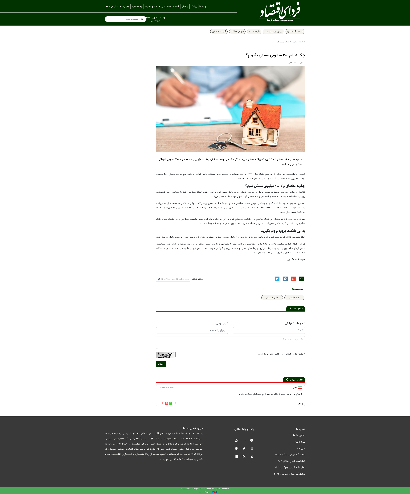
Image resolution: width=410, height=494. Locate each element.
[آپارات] (236, 449)
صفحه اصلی (299, 42)
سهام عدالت (237, 31)
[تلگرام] (252, 440)
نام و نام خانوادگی (295, 323)
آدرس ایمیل (221, 323)
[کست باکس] (252, 457)
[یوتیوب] (236, 440)
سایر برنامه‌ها (111, 6)
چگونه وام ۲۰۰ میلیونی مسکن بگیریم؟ (275, 55)
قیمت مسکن (219, 31)
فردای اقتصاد (275, 12)
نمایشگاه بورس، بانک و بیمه (290, 455)
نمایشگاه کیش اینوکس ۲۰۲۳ (289, 468)
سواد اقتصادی (295, 31)
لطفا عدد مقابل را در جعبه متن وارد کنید (281, 354)
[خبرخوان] (244, 457)
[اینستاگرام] (252, 449)
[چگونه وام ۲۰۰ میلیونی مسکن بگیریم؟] (230, 109)
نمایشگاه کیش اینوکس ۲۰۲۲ (289, 474)
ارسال (161, 364)
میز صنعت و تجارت (155, 6)
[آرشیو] (236, 457)
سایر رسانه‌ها (283, 42)
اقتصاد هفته (173, 6)
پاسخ (300, 403)
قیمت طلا (254, 31)
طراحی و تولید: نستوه (205, 492)
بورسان (184, 6)
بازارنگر (194, 6)
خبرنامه (301, 448)
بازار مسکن (272, 298)
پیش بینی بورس (273, 31)
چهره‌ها (202, 6)
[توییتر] (244, 449)
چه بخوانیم (137, 6)
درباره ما (300, 429)
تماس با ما (299, 435)
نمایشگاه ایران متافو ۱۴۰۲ (291, 461)
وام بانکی (294, 298)
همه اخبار (299, 442)
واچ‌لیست (124, 6)
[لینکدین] (244, 440)
